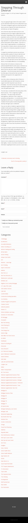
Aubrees (3, 270)
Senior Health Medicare (6, 453)
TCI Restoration (4, 469)
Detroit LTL (3, 309)
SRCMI (2, 458)
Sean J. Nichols (4, 448)
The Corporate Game (6, 474)
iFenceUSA (3, 346)
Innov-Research (4, 348)
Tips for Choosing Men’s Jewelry (18, 161)
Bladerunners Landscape (7, 278)
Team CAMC (4, 471)
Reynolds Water (4, 432)
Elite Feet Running (5, 322)
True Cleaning (4, 476)
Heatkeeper (3, 341)
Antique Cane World (5, 257)
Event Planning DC (5, 325)
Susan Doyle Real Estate (6, 463)
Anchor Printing (4, 254)
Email (2, 209)
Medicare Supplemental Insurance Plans (10, 375)
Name (3, 203)
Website (3, 214)
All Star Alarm (4, 252)
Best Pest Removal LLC (6, 275)
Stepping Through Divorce (12, 9)
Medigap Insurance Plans (7, 393)
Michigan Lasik (4, 411)
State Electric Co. (5, 461)
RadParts (3, 429)
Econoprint (3, 320)
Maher (2, 367)
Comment (4, 177)
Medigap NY (4, 398)
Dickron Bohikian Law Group (7, 312)
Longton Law (4, 152)
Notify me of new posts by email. (10, 223)
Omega (3, 424)
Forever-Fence (4, 328)
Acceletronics (4, 241)
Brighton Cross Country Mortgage (9, 283)
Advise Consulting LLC (6, 246)
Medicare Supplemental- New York (9, 388)
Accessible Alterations (6, 244)
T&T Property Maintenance (7, 466)
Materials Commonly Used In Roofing (11, 158)
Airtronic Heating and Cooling (8, 249)
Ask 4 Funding (4, 265)
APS (2, 260)
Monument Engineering (6, 414)
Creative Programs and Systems (8, 301)
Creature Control (5, 304)
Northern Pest (4, 419)
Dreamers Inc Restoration (7, 314)
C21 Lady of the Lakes (6, 286)
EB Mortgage (4, 317)
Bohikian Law (4, 280)
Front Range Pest (5, 330)
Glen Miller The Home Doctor (8, 335)
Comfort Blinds (4, 293)
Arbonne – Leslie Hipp (6, 262)
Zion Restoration (5, 487)
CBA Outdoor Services (6, 288)
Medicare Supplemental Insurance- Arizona (11, 377)
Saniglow (3, 445)
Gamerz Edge (4, 333)
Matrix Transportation (6, 369)
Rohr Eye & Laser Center (7, 437)
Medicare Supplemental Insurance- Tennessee (12, 382)
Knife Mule (3, 359)
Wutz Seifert (4, 484)
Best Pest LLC (4, 273)
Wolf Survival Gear (5, 482)
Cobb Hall (3, 291)
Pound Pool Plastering (6, 427)
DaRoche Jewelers (5, 307)
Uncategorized (4, 479)
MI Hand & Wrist (5, 406)
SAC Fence (3, 443)
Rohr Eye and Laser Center (7, 440)
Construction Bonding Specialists (8, 296)
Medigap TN (4, 401)
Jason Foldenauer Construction (8, 354)
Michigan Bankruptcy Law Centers (9, 409)
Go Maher (3, 338)
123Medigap (4, 239)
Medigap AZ (4, 390)
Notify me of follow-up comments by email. (12, 220)
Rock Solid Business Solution (7, 435)
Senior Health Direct (5, 450)
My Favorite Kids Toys (6, 416)
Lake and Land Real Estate (7, 361)
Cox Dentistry (4, 299)
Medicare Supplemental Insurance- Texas (10, 385)
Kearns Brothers (5, 356)
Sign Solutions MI (5, 456)
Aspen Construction (5, 267)
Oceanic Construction (6, 422)
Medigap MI (4, 395)
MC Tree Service (5, 372)
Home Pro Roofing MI (6, 343)
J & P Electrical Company (6, 351)
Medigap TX (4, 403)
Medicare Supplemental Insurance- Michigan (11, 380)
